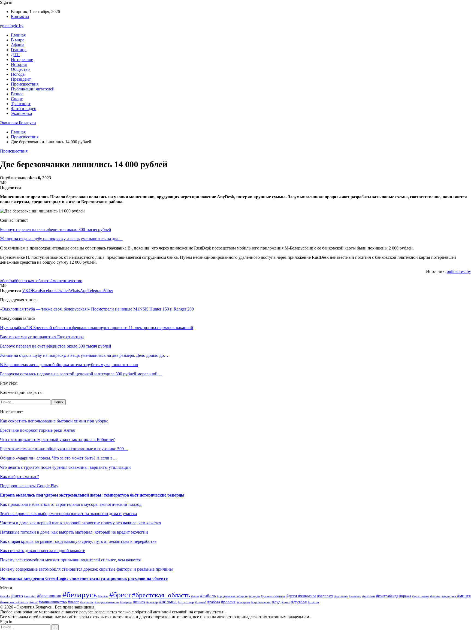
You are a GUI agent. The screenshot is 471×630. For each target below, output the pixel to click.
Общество (20, 69)
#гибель (208, 595)
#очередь (126, 602)
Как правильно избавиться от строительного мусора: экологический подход (70, 504)
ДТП (15, 54)
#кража (405, 596)
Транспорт (21, 103)
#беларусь (79, 594)
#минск (464, 596)
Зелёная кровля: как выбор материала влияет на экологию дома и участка (68, 513)
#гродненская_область (232, 596)
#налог (73, 602)
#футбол (299, 602)
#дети (291, 596)
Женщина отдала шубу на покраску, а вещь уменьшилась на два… (61, 238)
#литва (435, 596)
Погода (18, 74)
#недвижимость (107, 602)
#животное (307, 596)
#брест (120, 595)
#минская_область (14, 602)
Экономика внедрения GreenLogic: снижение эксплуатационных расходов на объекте (84, 578)
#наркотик (86, 602)
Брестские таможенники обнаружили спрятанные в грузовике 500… (64, 448)
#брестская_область (32, 280)
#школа (313, 602)
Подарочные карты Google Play (29, 485)
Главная (18, 35)
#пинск (139, 602)
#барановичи (49, 595)
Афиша (17, 44)
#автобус (30, 596)
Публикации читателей (33, 89)
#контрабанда (387, 596)
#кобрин (368, 596)
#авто (17, 595)
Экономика (21, 113)
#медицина (449, 596)
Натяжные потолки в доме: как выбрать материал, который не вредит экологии (74, 532)
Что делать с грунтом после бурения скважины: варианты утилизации (65, 467)
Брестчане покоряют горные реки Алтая (37, 430)
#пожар (152, 602)
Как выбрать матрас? (19, 476)
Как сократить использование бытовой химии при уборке (54, 421)
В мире (17, 40)
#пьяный (200, 602)
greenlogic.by (11, 25)
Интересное (22, 59)
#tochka (5, 596)
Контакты (20, 16)
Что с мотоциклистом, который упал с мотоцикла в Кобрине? (57, 439)
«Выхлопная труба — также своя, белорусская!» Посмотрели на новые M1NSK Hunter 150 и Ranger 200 (97, 309)
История (19, 64)
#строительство (261, 602)
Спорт (17, 98)
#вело (195, 596)
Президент (21, 79)
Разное (17, 94)
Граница (18, 49)
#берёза (7, 280)
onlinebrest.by (459, 271)
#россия (228, 602)
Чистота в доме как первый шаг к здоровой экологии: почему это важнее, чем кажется (80, 523)
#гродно (254, 596)
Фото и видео (23, 108)
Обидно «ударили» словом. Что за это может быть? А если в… (58, 458)
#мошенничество (66, 280)
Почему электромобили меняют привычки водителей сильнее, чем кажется (70, 560)
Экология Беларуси (18, 122)
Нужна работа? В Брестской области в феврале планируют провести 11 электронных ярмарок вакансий (96, 327)
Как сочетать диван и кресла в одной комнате (42, 550)
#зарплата (325, 596)
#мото (33, 602)
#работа (213, 602)
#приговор (186, 602)
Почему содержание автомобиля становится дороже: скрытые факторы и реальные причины (86, 569)
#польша (168, 601)
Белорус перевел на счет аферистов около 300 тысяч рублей (55, 229)
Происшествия (24, 84)
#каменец (355, 596)
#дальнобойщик (273, 596)
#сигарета (243, 602)
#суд (276, 602)
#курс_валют (420, 596)
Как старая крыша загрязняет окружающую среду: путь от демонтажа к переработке (78, 541)
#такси (286, 602)
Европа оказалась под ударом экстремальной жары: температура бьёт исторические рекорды (92, 495)
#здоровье (341, 596)
